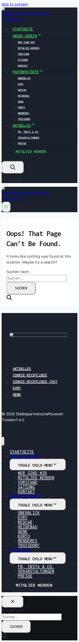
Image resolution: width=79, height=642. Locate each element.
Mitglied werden (28, 48)
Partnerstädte (25, 496)
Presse (22, 143)
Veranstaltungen (28, 137)
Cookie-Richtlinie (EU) (35, 382)
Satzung (23, 59)
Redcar (22, 90)
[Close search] (12, 602)
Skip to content (15, 4)
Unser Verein (24, 456)
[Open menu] (6, 207)
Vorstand (23, 54)
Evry (20, 84)
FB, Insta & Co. (28, 131)
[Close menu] (3, 441)
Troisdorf (24, 119)
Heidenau (23, 95)
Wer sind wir (26, 42)
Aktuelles (22, 369)
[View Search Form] (13, 167)
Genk (20, 101)
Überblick (24, 78)
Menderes (23, 113)
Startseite (23, 29)
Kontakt (23, 65)
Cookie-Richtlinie (30, 375)
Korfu (21, 107)
